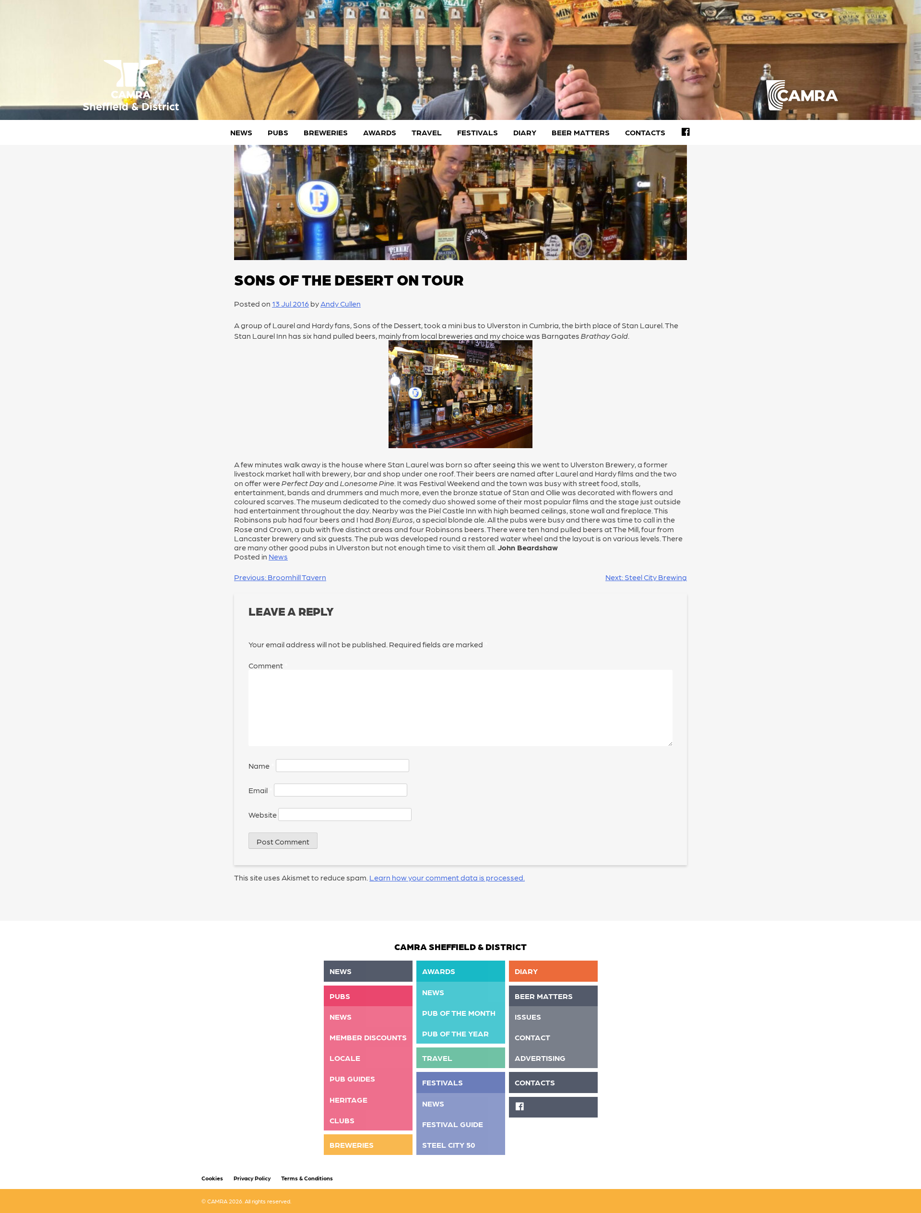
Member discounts (368, 1037)
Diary (524, 132)
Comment (268, 665)
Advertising (540, 1057)
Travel (427, 132)
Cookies (212, 1178)
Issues (528, 1016)
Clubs (342, 1120)
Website (262, 814)
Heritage (348, 1099)
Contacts (645, 132)
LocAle (345, 1057)
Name (261, 765)
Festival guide (452, 1124)
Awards (379, 132)
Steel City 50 (448, 1144)
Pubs (278, 132)
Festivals (477, 132)
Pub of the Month (459, 1012)
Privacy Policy (252, 1178)
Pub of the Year (455, 1033)
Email (260, 790)
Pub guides (352, 1078)
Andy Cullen (340, 303)
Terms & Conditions (307, 1178)
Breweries (326, 132)
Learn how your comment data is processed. (447, 877)
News (241, 132)
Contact (532, 1037)
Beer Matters (581, 132)
